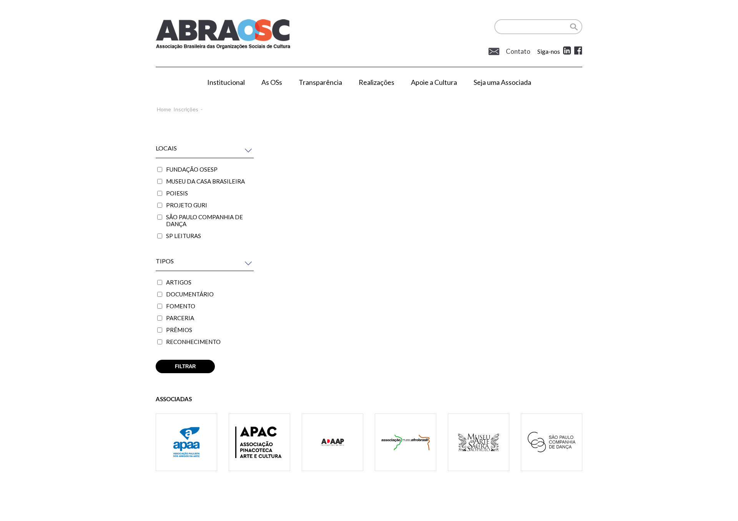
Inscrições (185, 109)
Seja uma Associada (502, 82)
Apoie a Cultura (434, 82)
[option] (186, 451)
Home (164, 109)
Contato (517, 51)
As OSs (271, 82)
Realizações (376, 82)
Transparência (320, 82)
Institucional (226, 82)
